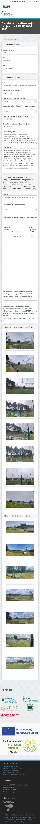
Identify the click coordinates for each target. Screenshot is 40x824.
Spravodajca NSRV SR (10, 770)
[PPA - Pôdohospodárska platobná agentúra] (30, 699)
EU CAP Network (9, 772)
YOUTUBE (9, 806)
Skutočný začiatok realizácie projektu (15, 116)
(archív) (17, 772)
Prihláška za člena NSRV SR (12, 768)
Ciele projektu (7, 147)
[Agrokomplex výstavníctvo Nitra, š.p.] (10, 714)
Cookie (33, 822)
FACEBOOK (9, 802)
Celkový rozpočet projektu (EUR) (14, 98)
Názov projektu (8, 83)
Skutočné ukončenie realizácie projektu (16, 124)
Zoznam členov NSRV (10, 766)
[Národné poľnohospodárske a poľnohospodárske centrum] (10, 707)
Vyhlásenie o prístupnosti (12, 822)
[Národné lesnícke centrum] (30, 707)
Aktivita (5, 194)
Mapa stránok (25, 822)
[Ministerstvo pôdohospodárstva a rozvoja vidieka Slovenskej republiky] (10, 699)
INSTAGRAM (9, 810)
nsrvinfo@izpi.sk (13, 792)
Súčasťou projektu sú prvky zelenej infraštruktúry (20, 217)
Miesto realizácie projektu (11, 90)
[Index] (20, 7)
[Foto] (20, 342)
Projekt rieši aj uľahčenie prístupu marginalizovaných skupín (14, 206)
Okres (5, 58)
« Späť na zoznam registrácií (10, 39)
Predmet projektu (9, 132)
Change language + (32, 1)
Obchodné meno (8, 50)
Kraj (4, 65)
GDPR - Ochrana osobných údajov (14, 774)
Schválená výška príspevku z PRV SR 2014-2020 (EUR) (19, 107)
